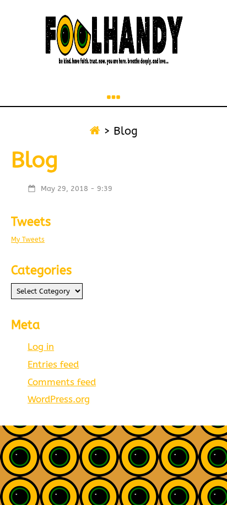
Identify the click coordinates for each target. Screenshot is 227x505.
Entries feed (53, 364)
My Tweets (28, 239)
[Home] (94, 131)
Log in (41, 347)
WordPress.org (59, 399)
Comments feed (62, 382)
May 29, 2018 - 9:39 (76, 188)
